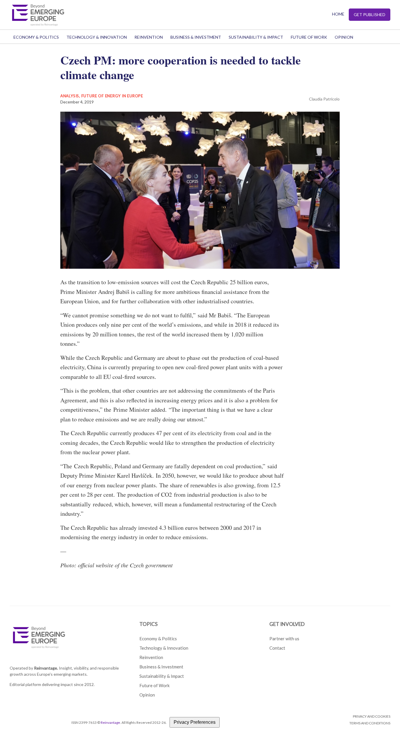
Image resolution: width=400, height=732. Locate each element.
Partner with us (284, 638)
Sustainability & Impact (256, 37)
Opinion (344, 37)
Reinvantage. (46, 667)
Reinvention (148, 37)
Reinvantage (110, 722)
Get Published (369, 14)
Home (338, 13)
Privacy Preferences (195, 722)
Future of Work (309, 37)
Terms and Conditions (369, 723)
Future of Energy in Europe (112, 95)
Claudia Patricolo (324, 98)
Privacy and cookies (371, 716)
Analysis (69, 95)
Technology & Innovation (96, 37)
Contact (277, 648)
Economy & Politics (36, 37)
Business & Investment (195, 37)
